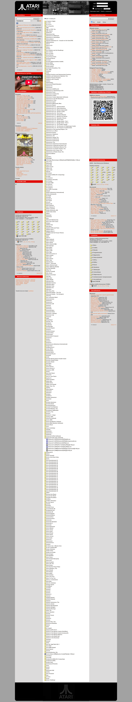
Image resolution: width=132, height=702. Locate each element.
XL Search (19, 176)
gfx (114, 169)
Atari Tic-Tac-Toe (50, 578)
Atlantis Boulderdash (52, 605)
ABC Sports (49, 31)
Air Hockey (49, 181)
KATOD (93, 197)
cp (114, 167)
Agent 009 (49, 165)
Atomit (48, 616)
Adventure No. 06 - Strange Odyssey (56, 114)
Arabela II (48, 395)
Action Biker (49, 63)
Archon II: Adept (20, 258)
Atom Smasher (50, 612)
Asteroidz (49, 525)
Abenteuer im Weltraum (52, 35)
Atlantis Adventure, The (52, 602)
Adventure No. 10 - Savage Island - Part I (57, 121)
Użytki (98, 22)
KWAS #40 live (20, 52)
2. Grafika (94, 247)
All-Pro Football (50, 271)
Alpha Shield (49, 279)
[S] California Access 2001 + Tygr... (99, 37)
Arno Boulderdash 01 (52, 460)
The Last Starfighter (21, 263)
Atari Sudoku (49, 574)
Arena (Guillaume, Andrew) (53, 421)
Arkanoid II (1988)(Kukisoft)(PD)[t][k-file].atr (60, 450)
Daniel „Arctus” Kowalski (97, 195)
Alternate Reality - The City (53, 292)
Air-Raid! (48, 195)
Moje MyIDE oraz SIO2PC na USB (99, 311)
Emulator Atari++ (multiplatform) (24, 129)
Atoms (48, 625)
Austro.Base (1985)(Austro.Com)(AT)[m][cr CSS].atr (60, 654)
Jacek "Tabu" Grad (95, 207)
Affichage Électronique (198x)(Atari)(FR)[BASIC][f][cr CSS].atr (63, 160)
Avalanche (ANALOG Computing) (55, 659)
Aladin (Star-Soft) (51, 211)
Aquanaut (49, 390)
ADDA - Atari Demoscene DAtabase (99, 163)
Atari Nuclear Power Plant (53, 566)
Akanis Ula (49, 203)
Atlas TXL (49, 610)
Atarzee (48, 595)
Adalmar (48, 71)
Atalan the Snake (50, 552)
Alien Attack (49, 242)
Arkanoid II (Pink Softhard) (53, 436)
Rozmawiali (93, 187)
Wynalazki (92, 293)
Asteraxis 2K (49, 512)
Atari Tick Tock (50, 576)
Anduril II (48, 342)
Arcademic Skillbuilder (52, 410)
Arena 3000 (49, 420)
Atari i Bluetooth (94, 297)
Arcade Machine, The (52, 408)
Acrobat (48, 60)
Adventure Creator (51, 95)
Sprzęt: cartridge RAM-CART (98, 227)
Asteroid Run (50, 516)
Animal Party (49, 350)
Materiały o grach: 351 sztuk (23, 162)
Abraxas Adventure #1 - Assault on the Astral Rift (59, 40)
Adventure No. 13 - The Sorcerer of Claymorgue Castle (61, 126)
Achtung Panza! (50, 58)
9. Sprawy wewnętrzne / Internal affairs (100, 79)
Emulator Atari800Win (21, 127)
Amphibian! (49, 319)
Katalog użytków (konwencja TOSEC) (100, 284)
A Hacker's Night (50, 21)
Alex (47, 218)
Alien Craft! (49, 250)
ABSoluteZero (50, 42)
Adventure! (49, 87)
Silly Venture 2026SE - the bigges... (99, 61)
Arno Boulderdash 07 (52, 470)
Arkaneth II (49, 432)
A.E (47, 155)
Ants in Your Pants (51, 376)
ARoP (47, 492)
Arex (47, 426)
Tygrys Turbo (94, 306)
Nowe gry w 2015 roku (22, 111)
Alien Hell (48, 257)
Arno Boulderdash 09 (52, 473)
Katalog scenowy (94, 165)
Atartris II (48, 594)
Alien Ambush (50, 239)
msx (109, 174)
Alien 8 (48, 237)
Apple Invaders (50, 379)
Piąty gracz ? (94, 54)
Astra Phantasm (50, 526)
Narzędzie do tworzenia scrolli (24, 98)
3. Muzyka (94, 250)
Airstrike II (49, 199)
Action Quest (50, 66)
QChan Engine (20, 120)
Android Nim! (50, 332)
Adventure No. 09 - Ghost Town (54, 119)
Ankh (47, 357)
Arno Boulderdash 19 (52, 489)
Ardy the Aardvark (51, 418)
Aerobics (48, 156)
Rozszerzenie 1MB (95, 308)
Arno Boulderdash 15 (52, 483)
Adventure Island (51, 102)
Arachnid (48, 399)
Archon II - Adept (51, 415)
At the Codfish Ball (51, 547)
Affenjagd (49, 158)
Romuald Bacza (95, 199)
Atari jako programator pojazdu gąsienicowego (102, 294)
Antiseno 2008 (50, 370)
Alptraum (48, 289)
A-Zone (48, 676)
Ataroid (48, 591)
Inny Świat (19, 268)
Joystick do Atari (95, 304)
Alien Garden (49, 255)
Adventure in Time (51, 100)
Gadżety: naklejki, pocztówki (98, 226)
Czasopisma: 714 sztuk (22, 157)
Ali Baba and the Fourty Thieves (55, 232)
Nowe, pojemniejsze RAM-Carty (99, 219)
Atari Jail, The (50, 563)
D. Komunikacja (96, 272)
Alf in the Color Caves (52, 221)
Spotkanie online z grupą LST (23, 63)
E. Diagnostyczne (97, 274)
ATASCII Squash (50, 599)
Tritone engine (20, 119)
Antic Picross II (50, 368)
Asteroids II (49, 523)
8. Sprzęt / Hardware (96, 78)
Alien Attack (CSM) (51, 244)
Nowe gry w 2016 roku (22, 110)
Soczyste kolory (95, 317)
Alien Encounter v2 (51, 253)
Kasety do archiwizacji (96, 56)
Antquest (48, 374)
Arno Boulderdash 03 (52, 463)
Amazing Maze (50, 310)
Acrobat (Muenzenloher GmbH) (54, 61)
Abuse (48, 43)
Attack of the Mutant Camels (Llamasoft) (57, 633)
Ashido (48, 504)
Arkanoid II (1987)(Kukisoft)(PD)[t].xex (58, 443)
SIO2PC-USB (94, 298)
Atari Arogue (49, 554)
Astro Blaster (49, 528)
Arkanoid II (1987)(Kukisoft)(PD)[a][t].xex (59, 439)
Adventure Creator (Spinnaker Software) (57, 97)
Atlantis (48, 600)
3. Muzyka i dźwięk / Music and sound (100, 71)
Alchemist (49, 216)
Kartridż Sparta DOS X (22, 99)
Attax (47, 642)
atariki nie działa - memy (97, 42)
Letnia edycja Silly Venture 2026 (24, 32)
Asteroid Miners (50, 515)
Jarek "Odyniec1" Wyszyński (98, 210)
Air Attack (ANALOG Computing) (55, 174)
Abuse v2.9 (49, 45)
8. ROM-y (94, 262)
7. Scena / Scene (95, 76)
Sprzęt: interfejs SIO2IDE (97, 231)
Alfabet (48, 223)
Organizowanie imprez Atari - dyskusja (25, 279)
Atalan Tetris (49, 550)
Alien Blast (49, 247)
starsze (40, 123)
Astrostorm (49, 541)
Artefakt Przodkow (51, 497)
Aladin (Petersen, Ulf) (52, 210)
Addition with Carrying (52, 79)
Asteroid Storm (50, 518)
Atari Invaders (50, 562)
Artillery (48, 499)
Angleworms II (50, 347)
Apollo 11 (48, 378)
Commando (19, 252)
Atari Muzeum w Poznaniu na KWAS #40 (26, 38)
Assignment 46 (50, 510)
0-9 (18, 221)
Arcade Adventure (51, 402)
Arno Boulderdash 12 (52, 478)
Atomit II (48, 618)
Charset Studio (94, 44)
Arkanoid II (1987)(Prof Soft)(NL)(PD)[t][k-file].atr (61, 444)
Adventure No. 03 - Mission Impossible (56, 110)
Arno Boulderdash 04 (52, 465)
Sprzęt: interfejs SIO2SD (97, 232)
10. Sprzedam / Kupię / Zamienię (99, 80)
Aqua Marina (49, 389)
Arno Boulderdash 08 (52, 471)
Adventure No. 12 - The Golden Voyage (56, 124)
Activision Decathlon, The (53, 68)
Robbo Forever (20, 255)
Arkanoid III (49, 452)
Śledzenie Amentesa (96, 200)
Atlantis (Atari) (50, 604)
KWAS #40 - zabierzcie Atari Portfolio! (25, 55)
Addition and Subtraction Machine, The (57, 76)
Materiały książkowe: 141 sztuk (24, 159)
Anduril (48, 340)
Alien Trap (49, 260)
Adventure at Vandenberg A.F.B (54, 90)
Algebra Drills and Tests (52, 228)
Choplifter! (19, 249)
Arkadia (48, 429)
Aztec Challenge (50, 680)
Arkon (48, 454)
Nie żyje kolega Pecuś (22, 41)
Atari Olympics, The (51, 568)
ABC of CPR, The (51, 29)
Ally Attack (49, 273)
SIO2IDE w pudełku (96, 321)
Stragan (92, 218)
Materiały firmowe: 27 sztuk (23, 161)
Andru (48, 339)
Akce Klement (50, 205)
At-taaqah (49, 628)
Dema (104, 22)
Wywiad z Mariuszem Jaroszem (99, 188)
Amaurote (49, 300)
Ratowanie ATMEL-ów (96, 302)
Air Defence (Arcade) (52, 179)
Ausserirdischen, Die (52, 652)
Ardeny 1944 (49, 416)
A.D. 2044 (48, 69)
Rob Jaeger (94, 205)
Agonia (48, 171)
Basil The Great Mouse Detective (24, 265)
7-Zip (29, 241)
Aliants (48, 234)
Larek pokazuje (20, 108)
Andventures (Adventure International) (56, 344)
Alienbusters (49, 261)
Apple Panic (49, 382)
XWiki (17, 169)
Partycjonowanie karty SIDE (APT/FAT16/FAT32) (28, 113)
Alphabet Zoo (50, 287)
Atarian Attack (50, 584)
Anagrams (49, 324)
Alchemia (48, 215)
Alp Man (48, 276)
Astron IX (48, 539)
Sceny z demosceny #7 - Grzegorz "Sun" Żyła (28, 42)
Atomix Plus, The (51, 621)
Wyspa (18, 260)
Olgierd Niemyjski (95, 213)
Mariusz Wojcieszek (96, 198)
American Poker (50, 311)
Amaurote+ (49, 302)
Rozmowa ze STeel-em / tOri (23, 25)
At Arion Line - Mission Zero (54, 546)
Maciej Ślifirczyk (95, 209)
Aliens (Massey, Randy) (52, 266)
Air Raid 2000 (49, 182)
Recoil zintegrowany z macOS (24, 66)
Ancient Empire (50, 328)
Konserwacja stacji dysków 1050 (24, 102)
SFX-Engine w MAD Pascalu (23, 97)
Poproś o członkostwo (106, 11)
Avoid (48, 667)
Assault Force (50, 507)
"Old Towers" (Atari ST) (22, 245)
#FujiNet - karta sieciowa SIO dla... (99, 49)
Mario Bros (19, 253)
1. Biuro (94, 245)
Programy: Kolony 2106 (97, 223)
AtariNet (48, 587)
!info (104, 172)
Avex (47, 665)
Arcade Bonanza (50, 405)
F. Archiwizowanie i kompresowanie (102, 277)
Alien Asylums (50, 240)
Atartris (48, 592)
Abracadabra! (50, 39)
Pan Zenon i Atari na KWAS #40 (24, 47)
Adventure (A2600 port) (52, 89)
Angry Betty (49, 349)
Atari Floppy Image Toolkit (23, 62)
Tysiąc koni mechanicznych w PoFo (25, 27)
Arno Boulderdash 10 (52, 475)
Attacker (48, 639)
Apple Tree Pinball (51, 384)
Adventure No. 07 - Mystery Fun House (56, 116)
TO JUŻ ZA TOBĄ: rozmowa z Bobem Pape (102, 203)
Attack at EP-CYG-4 (51, 629)
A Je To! (48, 22)
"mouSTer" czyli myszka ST (98, 221)
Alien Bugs (49, 249)
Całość (20, 241)
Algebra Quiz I (50, 229)
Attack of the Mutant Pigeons (54, 634)
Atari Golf (49, 560)
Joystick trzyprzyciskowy (97, 309)
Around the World (51, 495)
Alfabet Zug (49, 224)
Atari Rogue (49, 571)
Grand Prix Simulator (21, 270)
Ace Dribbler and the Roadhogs (54, 50)
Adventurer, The (50, 142)
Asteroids (49, 520)
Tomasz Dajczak (95, 190)
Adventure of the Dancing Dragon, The (56, 129)
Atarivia (48, 589)
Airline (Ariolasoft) (51, 194)
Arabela (48, 394)
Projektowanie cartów (96, 303)
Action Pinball (50, 64)
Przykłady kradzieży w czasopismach (100, 34)
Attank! (48, 641)
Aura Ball (48, 645)
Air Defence (49, 178)
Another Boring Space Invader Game (56, 358)
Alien (47, 236)
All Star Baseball (50, 268)
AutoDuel (48, 655)
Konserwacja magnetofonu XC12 (24, 103)
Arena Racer (49, 424)
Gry (94, 22)
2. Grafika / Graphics (96, 70)
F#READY (93, 194)
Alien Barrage (50, 245)
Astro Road (49, 531)
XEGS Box (93, 318)
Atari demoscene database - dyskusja (25, 281)
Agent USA (49, 169)
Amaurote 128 (50, 303)
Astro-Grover (49, 536)
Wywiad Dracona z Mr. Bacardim (99, 189)
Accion (48, 48)
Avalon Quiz (49, 662)
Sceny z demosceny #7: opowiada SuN (26, 36)
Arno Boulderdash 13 (52, 479)
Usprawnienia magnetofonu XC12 (24, 100)
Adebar (48, 81)
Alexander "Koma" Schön (97, 208)
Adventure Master (51, 105)
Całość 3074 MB (22, 236)
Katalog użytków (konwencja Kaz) (99, 238)
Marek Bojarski (94, 212)
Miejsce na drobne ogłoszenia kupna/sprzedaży (103, 228)
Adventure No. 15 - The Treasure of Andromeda (59, 127)
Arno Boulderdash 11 (52, 476)
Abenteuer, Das (50, 34)
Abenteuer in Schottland (53, 37)
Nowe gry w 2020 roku (22, 104)
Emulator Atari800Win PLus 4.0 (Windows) (26, 128)
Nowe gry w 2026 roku (22, 95)
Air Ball (48, 176)
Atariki (17, 168)
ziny (104, 182)
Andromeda (49, 334)
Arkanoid (48, 434)
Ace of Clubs (49, 53)
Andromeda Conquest (52, 336)
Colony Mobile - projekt (21, 283)
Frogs (17, 248)
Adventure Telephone (52, 134)
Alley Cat (48, 270)
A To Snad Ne (50, 26)
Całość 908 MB (96, 281)
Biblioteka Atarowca (20, 133)
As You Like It (50, 502)
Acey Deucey (49, 55)
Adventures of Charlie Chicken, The (56, 148)
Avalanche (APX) (50, 660)
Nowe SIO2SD (94, 299)
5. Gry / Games (95, 74)
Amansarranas (50, 299)
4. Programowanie (97, 252)
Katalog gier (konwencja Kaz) (23, 215)
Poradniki (18, 94)
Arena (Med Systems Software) (54, 423)
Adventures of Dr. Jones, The (54, 150)
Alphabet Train (50, 286)
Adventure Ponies (51, 132)
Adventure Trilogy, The (52, 137)
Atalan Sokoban (50, 549)
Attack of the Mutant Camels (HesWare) (57, 631)
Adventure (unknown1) (52, 139)
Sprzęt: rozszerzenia (96, 224)
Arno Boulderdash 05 (52, 466)
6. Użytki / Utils (94, 75)
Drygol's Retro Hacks (21, 174)
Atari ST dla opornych (21, 116)
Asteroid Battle (50, 513)
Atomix (48, 620)
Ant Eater (48, 363)
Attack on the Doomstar (52, 637)
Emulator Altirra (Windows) (23, 130)
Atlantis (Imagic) (50, 607)
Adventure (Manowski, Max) (53, 103)
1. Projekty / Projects (96, 69)
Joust (17, 250)
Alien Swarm (49, 258)
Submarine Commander (22, 247)
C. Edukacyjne (96, 269)
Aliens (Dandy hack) (51, 265)
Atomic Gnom (50, 615)
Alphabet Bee (50, 281)
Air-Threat (49, 200)
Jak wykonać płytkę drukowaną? (99, 313)
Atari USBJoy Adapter (96, 222)
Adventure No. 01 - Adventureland (55, 106)
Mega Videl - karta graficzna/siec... (99, 64)
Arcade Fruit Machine (52, 407)
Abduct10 (49, 32)
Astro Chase (49, 529)
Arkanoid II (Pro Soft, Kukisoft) (54, 437)
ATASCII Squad (50, 597)
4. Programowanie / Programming (99, 73)
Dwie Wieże (19, 264)
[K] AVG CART (94, 32)
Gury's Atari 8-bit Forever (22, 171)
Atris (47, 626)
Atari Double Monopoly (52, 558)
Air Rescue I (49, 186)
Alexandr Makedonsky (52, 219)
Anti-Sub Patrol (50, 373)
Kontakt (17, 178)
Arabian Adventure (51, 397)
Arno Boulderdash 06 (52, 468)
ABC (47, 27)
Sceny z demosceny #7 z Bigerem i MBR (26, 60)
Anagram (48, 323)
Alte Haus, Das (50, 291)
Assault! (48, 505)
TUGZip (32, 241)
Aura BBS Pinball (51, 647)
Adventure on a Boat (52, 130)
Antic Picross (50, 366)
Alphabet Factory (51, 282)
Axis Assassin (50, 673)
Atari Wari (49, 581)
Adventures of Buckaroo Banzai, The (56, 147)
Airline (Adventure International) (55, 192)
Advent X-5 (49, 85)
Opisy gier (18, 244)
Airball (48, 190)
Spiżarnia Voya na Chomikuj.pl (23, 163)
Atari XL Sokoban (51, 583)
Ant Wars (48, 365)
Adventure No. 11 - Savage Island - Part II (57, 122)
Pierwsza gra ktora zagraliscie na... (99, 39)
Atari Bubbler (50, 555)
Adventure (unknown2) (52, 140)
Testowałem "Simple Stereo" (98, 307)
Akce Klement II (50, 207)
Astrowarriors (50, 542)
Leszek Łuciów (94, 202)
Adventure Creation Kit (52, 93)
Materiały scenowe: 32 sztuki (23, 158)
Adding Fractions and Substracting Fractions (58, 74)
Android (48, 329)
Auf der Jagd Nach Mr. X (52, 644)
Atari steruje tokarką (96, 322)
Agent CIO (49, 168)
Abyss (48, 47)
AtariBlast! (49, 586)
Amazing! (49, 308)
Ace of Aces (49, 51)
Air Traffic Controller (51, 189)
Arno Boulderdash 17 (52, 486)
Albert (48, 213)
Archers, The (49, 411)
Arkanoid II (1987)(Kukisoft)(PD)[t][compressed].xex (62, 441)
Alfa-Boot (49, 226)
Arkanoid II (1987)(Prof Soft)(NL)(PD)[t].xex (59, 446)
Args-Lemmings (50, 428)
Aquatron (48, 392)
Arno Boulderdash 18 (52, 487)
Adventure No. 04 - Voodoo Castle (55, 111)
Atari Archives (19, 173)
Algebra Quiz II (50, 231)
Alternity (48, 295)
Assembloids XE (50, 508)
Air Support (49, 187)
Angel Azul (49, 345)
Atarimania (19, 172)
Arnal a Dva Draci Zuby (52, 457)
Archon (18, 262)
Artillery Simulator (51, 500)
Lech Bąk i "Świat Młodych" (97, 192)
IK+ (91, 59)
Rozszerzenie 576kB (96, 316)
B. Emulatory (95, 267)
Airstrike (48, 197)
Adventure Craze (50, 92)
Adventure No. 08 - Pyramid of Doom (56, 118)
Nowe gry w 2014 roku (22, 118)
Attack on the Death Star (53, 636)
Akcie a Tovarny (50, 208)
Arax (47, 400)
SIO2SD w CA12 (95, 301)
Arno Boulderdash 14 (52, 481)
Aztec (47, 678)
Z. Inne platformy (96, 279)
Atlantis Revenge (51, 608)
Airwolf (48, 202)
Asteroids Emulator (51, 521)
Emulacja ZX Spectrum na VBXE (24, 109)
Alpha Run (49, 278)
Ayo (47, 675)
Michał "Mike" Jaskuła (96, 193)
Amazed (48, 305)
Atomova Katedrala (51, 623)
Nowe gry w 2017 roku (22, 106)
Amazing (48, 307)
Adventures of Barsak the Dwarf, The (56, 145)
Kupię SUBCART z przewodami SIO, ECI (101, 46)
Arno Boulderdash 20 (52, 491)
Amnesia (48, 316)
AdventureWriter (50, 153)
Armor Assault (50, 455)
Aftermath (49, 163)
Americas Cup (50, 315)
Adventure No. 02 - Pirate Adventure (56, 108)
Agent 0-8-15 (49, 166)
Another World (50, 361)
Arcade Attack (50, 403)
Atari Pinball (49, 570)
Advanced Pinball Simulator (53, 84)
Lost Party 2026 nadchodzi (23, 45)
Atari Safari (49, 573)
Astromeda (49, 537)
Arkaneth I (49, 431)
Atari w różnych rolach (96, 319)
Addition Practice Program (53, 77)
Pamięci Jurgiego (20, 35)
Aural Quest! (49, 649)
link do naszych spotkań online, (98, 96)
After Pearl (49, 161)
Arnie (47, 458)
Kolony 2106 (19, 257)
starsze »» (39, 70)
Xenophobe (19, 254)
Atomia (48, 613)
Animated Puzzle (50, 353)
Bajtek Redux (19, 164)
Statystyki (18, 284)
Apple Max (49, 381)
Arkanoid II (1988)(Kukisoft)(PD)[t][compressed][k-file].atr (64, 448)
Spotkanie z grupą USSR (22, 53)
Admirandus (49, 82)
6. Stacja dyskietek (97, 257)
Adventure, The (50, 135)
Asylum (48, 544)
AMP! (47, 318)
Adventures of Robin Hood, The (55, 151)
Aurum (48, 650)
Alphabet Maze (50, 284)
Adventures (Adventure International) (56, 143)
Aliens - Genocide (51, 263)
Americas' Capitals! (51, 313)
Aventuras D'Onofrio (52, 663)
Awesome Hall (50, 670)
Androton (49, 337)
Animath (48, 355)
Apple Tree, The (50, 386)
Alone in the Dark (51, 274)
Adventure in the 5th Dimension (55, 98)
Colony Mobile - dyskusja (22, 282)
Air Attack (49, 173)
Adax (47, 72)
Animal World (50, 352)
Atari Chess (49, 557)
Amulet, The (49, 321)
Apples (48, 387)
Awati (47, 668)
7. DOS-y (94, 259)
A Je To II (48, 24)
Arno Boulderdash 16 (52, 484)
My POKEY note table (96, 51)
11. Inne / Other (94, 81)
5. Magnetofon (96, 255)
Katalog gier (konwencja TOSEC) (24, 238)
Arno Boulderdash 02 (52, 462)
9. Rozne (94, 264)
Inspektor (18, 269)
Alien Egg (49, 252)
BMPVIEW (19, 115)
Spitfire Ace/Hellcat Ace (22, 259)
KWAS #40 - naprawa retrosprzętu (25, 57)
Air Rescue (49, 184)
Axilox (48, 672)
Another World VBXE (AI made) (98, 29)
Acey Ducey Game (51, 56)
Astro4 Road (49, 533)
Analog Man (49, 326)
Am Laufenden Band (52, 297)
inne (29, 234)
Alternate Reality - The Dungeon (55, 294)
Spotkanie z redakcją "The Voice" (24, 50)
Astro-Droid (49, 534)
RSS (38, 21)
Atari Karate (49, 565)
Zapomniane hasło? (95, 11)
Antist (48, 371)
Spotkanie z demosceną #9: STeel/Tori (26, 30)
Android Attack (50, 331)
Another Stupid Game (52, 360)
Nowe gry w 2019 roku (22, 105)
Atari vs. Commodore (52, 579)
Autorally (48, 657)
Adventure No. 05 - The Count (54, 113)
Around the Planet (51, 494)
